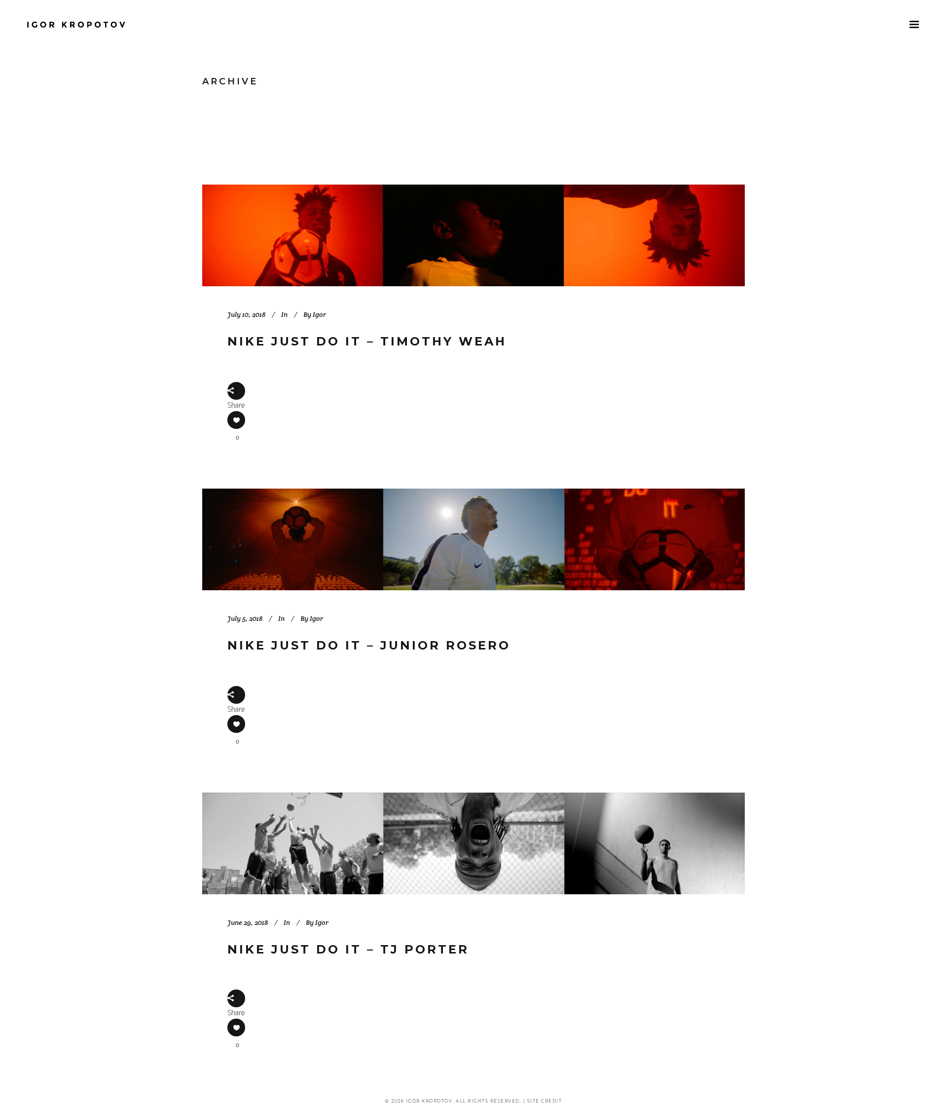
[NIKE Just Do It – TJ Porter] (473, 843)
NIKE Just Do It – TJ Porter (348, 949)
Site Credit (544, 1101)
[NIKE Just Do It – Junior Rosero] (473, 539)
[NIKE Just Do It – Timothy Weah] (473, 235)
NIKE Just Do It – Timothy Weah (367, 341)
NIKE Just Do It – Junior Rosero (368, 645)
